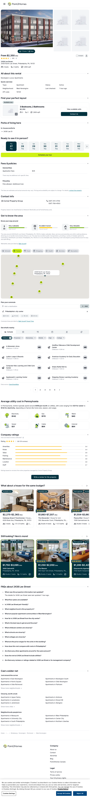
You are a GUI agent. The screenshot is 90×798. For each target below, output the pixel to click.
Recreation (74, 251)
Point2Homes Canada (58, 762)
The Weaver (42, 568)
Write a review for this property (45, 477)
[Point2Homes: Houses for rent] (17, 4)
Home (2, 733)
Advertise (53, 756)
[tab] (8, 332)
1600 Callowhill (8, 568)
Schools (7, 251)
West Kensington (41, 733)
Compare (80, 55)
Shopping (39, 251)
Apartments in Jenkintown (10, 703)
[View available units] (10, 110)
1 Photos (24, 51)
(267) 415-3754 (54, 201)
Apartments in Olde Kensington (56, 681)
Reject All (80, 793)
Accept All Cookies (63, 793)
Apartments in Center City (54, 718)
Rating (3, 441)
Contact (53, 752)
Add (86, 306)
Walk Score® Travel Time (26, 321)
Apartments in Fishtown (53, 684)
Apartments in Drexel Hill (54, 700)
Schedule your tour (45, 155)
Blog (51, 759)
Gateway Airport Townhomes (17, 518)
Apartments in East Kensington (12, 679)
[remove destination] (87, 311)
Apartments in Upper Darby (11, 697)
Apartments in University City (11, 718)
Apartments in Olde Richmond (11, 684)
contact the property (75, 190)
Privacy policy (55, 775)
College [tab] (60, 338)
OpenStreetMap (14, 384)
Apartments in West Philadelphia (56, 715)
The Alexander (49, 518)
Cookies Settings (9, 793)
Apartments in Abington (53, 703)
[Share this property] (86, 55)
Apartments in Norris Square (11, 681)
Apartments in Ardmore (53, 697)
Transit (18, 251)
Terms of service (56, 772)
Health (50, 251)
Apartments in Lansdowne (10, 700)
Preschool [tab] (18, 338)
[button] (41, 283)
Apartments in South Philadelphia (13, 721)
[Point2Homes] (13, 746)
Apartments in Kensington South (56, 679)
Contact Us (74, 114)
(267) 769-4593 (54, 203)
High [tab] (51, 338)
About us (53, 749)
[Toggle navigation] (4, 4)
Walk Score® (22, 243)
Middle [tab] (42, 338)
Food (28, 251)
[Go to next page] (59, 390)
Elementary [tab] (31, 338)
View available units (74, 109)
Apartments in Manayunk (10, 715)
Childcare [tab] (6, 338)
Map (32, 51)
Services (62, 251)
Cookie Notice (63, 789)
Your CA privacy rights (58, 778)
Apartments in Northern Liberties (57, 721)
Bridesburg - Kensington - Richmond (22, 733)
